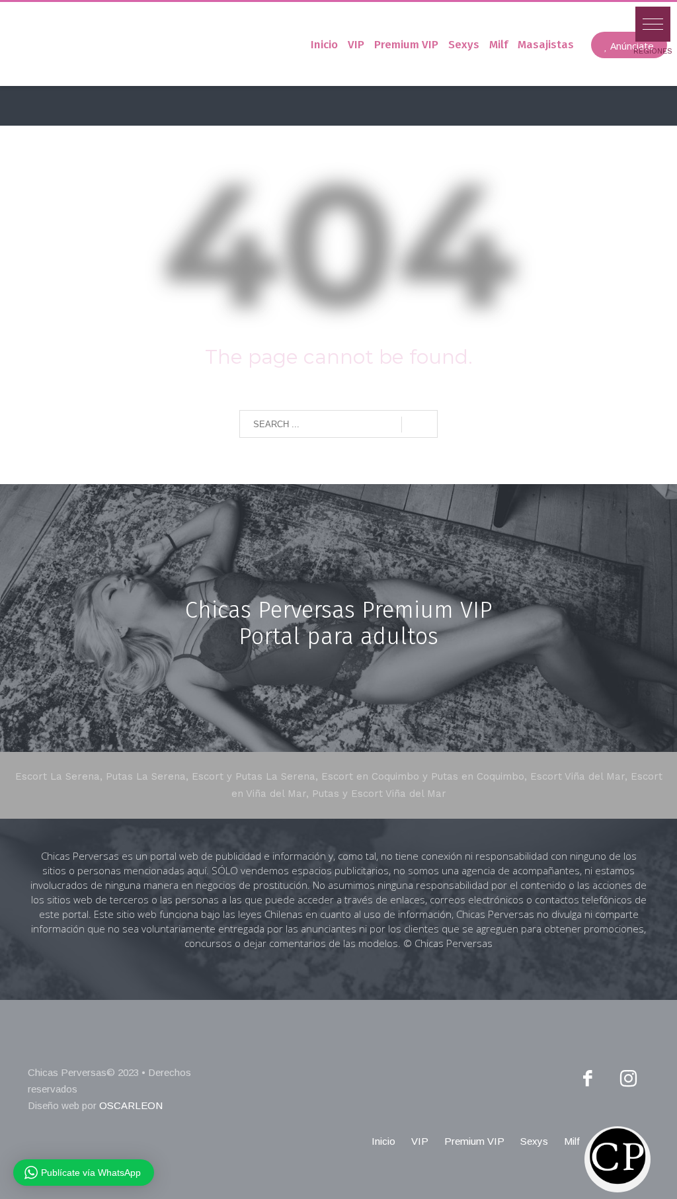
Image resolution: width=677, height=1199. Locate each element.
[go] (419, 424)
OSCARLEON (131, 1105)
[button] (652, 24)
